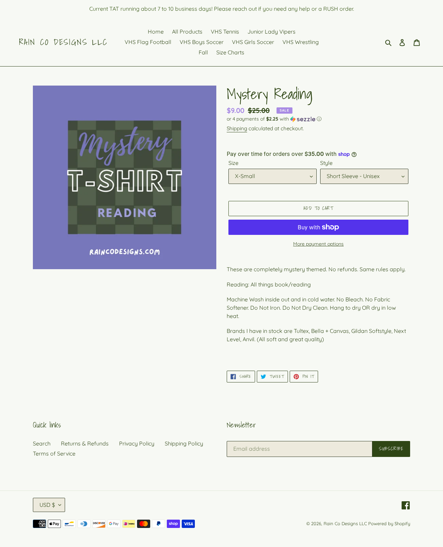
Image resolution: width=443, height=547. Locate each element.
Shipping (237, 128)
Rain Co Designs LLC (63, 42)
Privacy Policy (136, 443)
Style (326, 162)
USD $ (47, 504)
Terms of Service (54, 453)
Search (42, 443)
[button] (274, 119)
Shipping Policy (184, 443)
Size (233, 162)
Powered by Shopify (389, 523)
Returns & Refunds (85, 443)
